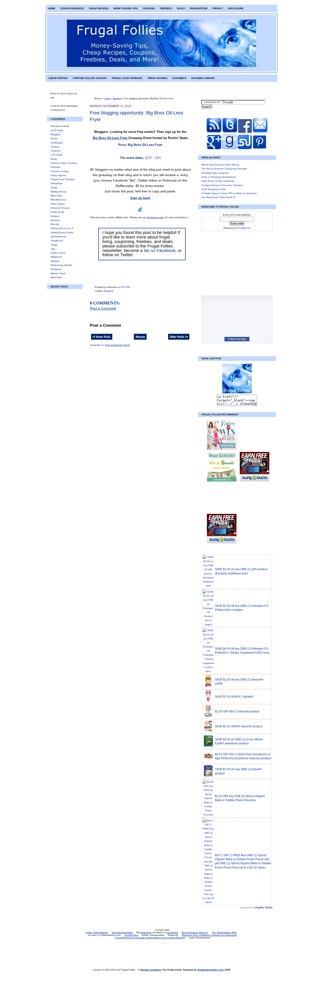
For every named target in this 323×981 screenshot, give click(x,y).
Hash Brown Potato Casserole (217, 181)
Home (51, 8)
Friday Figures (157, 78)
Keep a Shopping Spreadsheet (218, 177)
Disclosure (236, 8)
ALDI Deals (57, 130)
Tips (53, 248)
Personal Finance (60, 208)
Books (54, 138)
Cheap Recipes (99, 8)
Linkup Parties (58, 78)
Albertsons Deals (60, 126)
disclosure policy (155, 217)
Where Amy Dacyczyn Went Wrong (220, 164)
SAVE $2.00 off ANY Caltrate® (234, 696)
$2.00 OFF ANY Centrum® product (237, 711)
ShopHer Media (263, 907)
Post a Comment (103, 308)
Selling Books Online (62, 232)
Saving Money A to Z (62, 228)
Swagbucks (57, 240)
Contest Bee (131, 935)
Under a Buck (58, 253)
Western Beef (58, 273)
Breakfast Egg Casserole (215, 173)
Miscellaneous (58, 199)
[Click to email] (260, 132)
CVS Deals (56, 154)
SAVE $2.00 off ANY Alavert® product (238, 726)
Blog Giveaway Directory (195, 932)
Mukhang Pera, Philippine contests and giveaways (209, 935)
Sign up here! (140, 198)
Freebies (166, 8)
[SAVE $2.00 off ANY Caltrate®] (208, 701)
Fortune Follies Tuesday (90, 78)
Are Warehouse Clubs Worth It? (218, 197)
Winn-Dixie (56, 277)
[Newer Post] (101, 340)
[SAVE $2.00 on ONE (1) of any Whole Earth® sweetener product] (208, 746)
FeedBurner (244, 228)
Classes (55, 146)
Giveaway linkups (203, 78)
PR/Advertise (199, 8)
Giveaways (179, 78)
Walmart (55, 261)
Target (54, 244)
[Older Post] (179, 340)
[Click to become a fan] (245, 132)
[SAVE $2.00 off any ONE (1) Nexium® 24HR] (208, 686)
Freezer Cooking (60, 171)
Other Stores (58, 204)
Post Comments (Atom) (117, 345)
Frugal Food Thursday (127, 78)
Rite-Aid (55, 224)
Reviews (55, 220)
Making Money (58, 191)
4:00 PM (125, 287)
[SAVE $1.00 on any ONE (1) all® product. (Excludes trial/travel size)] (208, 585)
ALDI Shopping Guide (213, 189)
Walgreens (56, 257)
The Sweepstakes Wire (224, 932)
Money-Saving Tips (125, 8)
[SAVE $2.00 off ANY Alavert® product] (208, 731)
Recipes (55, 216)
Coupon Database (72, 8)
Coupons (149, 8)
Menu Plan (56, 195)
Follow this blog (237, 339)
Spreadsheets (58, 236)
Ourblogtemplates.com (210, 969)
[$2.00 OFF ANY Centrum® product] (208, 716)
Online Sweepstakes (97, 932)
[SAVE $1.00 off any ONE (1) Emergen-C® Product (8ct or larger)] (208, 624)
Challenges (57, 142)
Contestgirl (172, 932)
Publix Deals (57, 212)
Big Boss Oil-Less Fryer (110, 138)
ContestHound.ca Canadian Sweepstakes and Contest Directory (150, 937)
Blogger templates (151, 969)
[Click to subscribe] (214, 132)
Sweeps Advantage (122, 932)
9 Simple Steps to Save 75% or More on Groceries (229, 193)
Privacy (218, 8)
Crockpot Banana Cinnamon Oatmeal (221, 185)
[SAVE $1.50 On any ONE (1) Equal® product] (208, 776)
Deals (181, 8)
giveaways (146, 932)
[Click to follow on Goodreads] (229, 148)
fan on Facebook (159, 250)
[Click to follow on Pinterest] (259, 148)
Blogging (55, 134)
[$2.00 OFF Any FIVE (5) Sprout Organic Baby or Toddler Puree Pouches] (208, 814)
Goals (54, 187)
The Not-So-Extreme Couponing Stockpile (224, 168)
